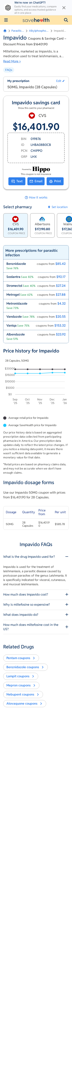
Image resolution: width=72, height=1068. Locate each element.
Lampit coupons (17, 676)
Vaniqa (11, 325)
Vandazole (14, 317)
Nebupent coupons (20, 694)
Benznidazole (16, 264)
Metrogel (13, 295)
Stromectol (14, 286)
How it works (38, 197)
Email (38, 181)
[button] (66, 20)
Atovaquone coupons (21, 703)
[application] (36, 386)
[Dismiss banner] (64, 7)
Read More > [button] (12, 61)
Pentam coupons (18, 658)
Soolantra (13, 277)
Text (19, 181)
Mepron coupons (18, 685)
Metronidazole (16, 303)
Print (57, 181)
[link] (36, 265)
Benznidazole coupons (22, 667)
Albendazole (15, 334)
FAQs (8, 69)
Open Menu (6, 20)
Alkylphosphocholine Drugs (39, 30)
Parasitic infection (17, 30)
